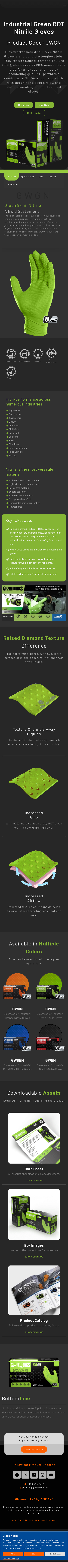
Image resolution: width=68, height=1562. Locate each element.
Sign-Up (23, 104)
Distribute (34, 112)
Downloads (12, 184)
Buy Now (44, 104)
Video (42, 177)
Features (11, 177)
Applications (27, 177)
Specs (52, 177)
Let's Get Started (34, 1449)
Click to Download (34, 1180)
